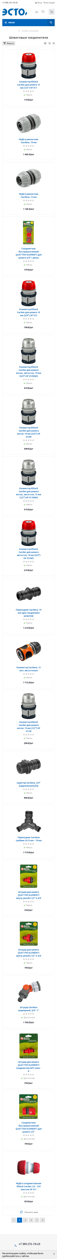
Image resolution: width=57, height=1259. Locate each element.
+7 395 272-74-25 (10, 3)
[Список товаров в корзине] (52, 14)
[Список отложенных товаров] (43, 13)
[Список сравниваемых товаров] (36, 13)
